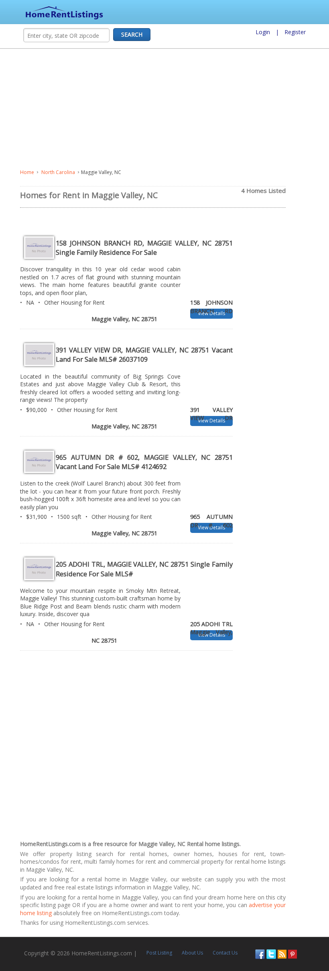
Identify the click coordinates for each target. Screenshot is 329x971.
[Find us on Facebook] (260, 953)
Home (27, 172)
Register (295, 32)
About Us (192, 952)
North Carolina (58, 172)
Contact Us (225, 952)
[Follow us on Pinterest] (292, 953)
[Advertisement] (164, 109)
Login (263, 32)
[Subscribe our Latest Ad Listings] (282, 953)
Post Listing (159, 952)
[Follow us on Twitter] (271, 953)
